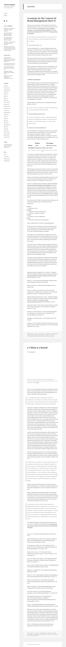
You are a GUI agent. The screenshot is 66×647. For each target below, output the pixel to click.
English (5, 15)
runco (49, 334)
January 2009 (6, 135)
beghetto (48, 333)
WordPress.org (7, 160)
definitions (50, 634)
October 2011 (6, 87)
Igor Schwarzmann (7, 33)
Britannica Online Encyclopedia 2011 (37, 127)
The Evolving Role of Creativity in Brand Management (8, 146)
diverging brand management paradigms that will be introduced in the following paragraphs (42, 525)
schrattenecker (30, 336)
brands (45, 634)
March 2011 (6, 100)
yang (41, 336)
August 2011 (6, 92)
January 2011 (6, 104)
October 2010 (6, 110)
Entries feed (6, 156)
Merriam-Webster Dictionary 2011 (37, 114)
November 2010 (7, 108)
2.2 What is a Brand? (37, 347)
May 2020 (6, 85)
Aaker (49, 633)
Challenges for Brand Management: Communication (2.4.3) (8, 77)
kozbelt (42, 334)
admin (36, 333)
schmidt (52, 334)
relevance (46, 334)
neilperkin (6, 28)
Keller (37, 334)
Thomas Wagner (9, 5)
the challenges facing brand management (42, 30)
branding (42, 634)
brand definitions (41, 28)
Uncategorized (42, 333)
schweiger (35, 336)
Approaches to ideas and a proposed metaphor (9, 30)
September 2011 (7, 90)
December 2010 (7, 106)
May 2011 (6, 98)
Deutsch (5, 13)
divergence (33, 334)
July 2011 (5, 94)
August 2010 (6, 114)
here (53, 27)
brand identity (53, 633)
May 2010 (6, 120)
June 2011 (6, 96)
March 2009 (6, 131)
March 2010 (6, 122)
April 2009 (6, 129)
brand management (54, 333)
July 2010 (5, 116)
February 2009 (7, 133)
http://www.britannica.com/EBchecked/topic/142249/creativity (41, 275)
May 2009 (6, 126)
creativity (29, 334)
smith (38, 336)
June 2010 (6, 118)
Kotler (39, 334)
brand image (29, 634)
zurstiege (44, 336)
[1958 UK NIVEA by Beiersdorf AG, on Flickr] (42, 364)
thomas (37, 633)
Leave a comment (51, 336)
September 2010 (7, 112)
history (53, 634)
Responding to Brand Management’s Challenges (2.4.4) (9, 72)
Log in (5, 154)
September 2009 (7, 124)
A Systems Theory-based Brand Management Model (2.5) (9, 68)
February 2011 (7, 102)
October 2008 (6, 137)
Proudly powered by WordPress (33, 644)
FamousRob (6, 42)
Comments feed (7, 158)
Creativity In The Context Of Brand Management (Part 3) (41, 19)
